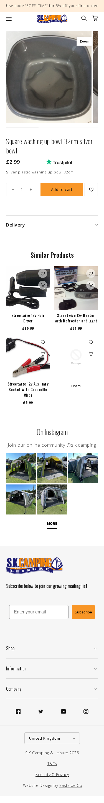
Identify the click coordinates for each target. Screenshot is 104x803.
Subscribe (83, 612)
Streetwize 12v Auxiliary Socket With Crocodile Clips (28, 389)
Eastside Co (70, 785)
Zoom (84, 41)
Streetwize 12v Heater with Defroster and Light (76, 318)
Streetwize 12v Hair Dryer (28, 318)
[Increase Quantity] (30, 189)
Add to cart (62, 189)
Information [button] (16, 668)
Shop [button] (10, 648)
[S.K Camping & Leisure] (52, 18)
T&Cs (52, 763)
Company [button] (13, 688)
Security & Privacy (52, 774)
